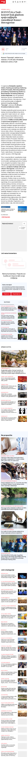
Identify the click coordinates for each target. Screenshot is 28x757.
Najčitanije (7, 302)
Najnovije (21, 302)
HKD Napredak (6, 217)
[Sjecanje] (13, 2)
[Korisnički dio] (18, 2)
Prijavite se (6, 294)
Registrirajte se (16, 294)
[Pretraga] (15, 2)
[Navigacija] (20, 2)
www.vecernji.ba (3, 2)
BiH (25, 1)
